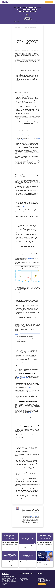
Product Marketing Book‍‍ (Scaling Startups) (44, 580)
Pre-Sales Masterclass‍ (41, 578)
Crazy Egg (23, 31)
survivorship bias (30, 258)
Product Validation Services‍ (24, 579)
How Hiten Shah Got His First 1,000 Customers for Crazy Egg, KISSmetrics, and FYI (30, 21)
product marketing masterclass (34, 518)
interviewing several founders (22, 249)
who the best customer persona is (30, 133)
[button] (36, 2)
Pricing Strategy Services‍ (23, 578)
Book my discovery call (42, 583)
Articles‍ (39, 574)
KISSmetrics (31, 31)
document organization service (23, 242)
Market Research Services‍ (23, 577)
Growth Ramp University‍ (41, 577)
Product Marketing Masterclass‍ (42, 579)
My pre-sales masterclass (33, 516)
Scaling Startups (36, 512)
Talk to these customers (21, 134)
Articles (18, 21)
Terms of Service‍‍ (4, 583)
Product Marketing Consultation (42, 581)
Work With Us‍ (22, 580)
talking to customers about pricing (22, 377)
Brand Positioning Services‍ (23, 574)
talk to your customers (31, 345)
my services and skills (34, 523)
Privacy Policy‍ (4, 584)
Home (15, 21)
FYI (27, 32)
